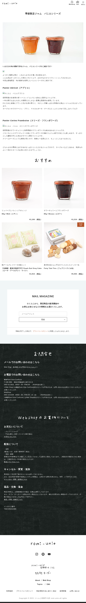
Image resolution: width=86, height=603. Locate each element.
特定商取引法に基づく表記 (46, 591)
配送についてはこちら (11, 462)
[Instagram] (36, 556)
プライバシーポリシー (40, 331)
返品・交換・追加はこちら (13, 499)
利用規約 (9, 591)
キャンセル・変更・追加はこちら (15, 479)
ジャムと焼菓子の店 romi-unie (47, 598)
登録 (43, 319)
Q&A (48, 584)
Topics (40, 584)
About (37, 580)
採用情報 (63, 591)
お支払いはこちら (10, 436)
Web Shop (47, 580)
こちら (32, 367)
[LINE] (43, 556)
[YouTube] (49, 556)
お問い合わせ (75, 591)
